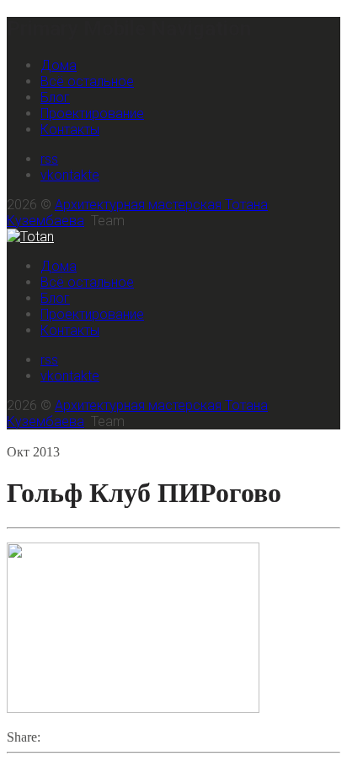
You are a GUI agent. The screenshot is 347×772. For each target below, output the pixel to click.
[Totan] (30, 237)
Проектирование (92, 113)
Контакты (69, 129)
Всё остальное (87, 81)
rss (49, 159)
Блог (55, 97)
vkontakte (69, 175)
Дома (58, 65)
